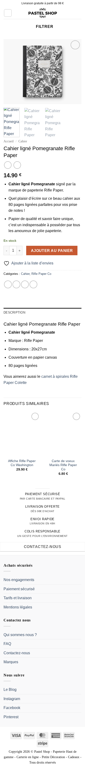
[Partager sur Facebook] (16, 284)
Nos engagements (19, 580)
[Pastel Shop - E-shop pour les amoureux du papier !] (42, 13)
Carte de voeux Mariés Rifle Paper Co (63, 465)
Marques (11, 662)
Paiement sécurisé (19, 589)
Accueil (9, 141)
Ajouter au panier (52, 251)
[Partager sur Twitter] (25, 284)
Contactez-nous (17, 653)
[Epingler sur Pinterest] (33, 284)
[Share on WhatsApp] (8, 284)
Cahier (22, 141)
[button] (8, 13)
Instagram (12, 699)
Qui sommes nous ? (20, 635)
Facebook (12, 708)
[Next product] (7, 165)
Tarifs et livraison (18, 598)
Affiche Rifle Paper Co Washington (22, 463)
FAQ (7, 644)
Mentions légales (18, 607)
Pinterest (11, 717)
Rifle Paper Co (41, 274)
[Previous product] (17, 165)
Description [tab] (14, 312)
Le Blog (10, 690)
